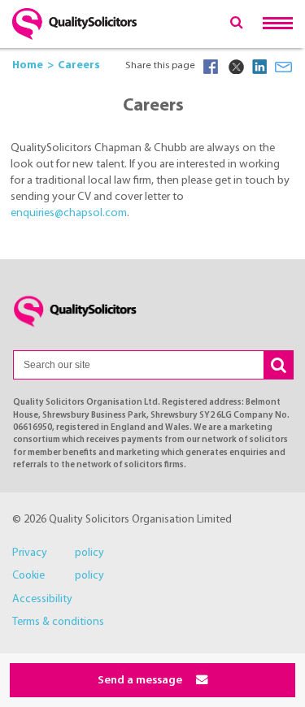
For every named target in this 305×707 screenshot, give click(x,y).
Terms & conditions (58, 622)
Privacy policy (58, 553)
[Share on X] (235, 66)
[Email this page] (284, 66)
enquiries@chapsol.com (69, 213)
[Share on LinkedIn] (259, 66)
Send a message (141, 680)
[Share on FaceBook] (211, 66)
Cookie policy (58, 576)
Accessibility (42, 599)
